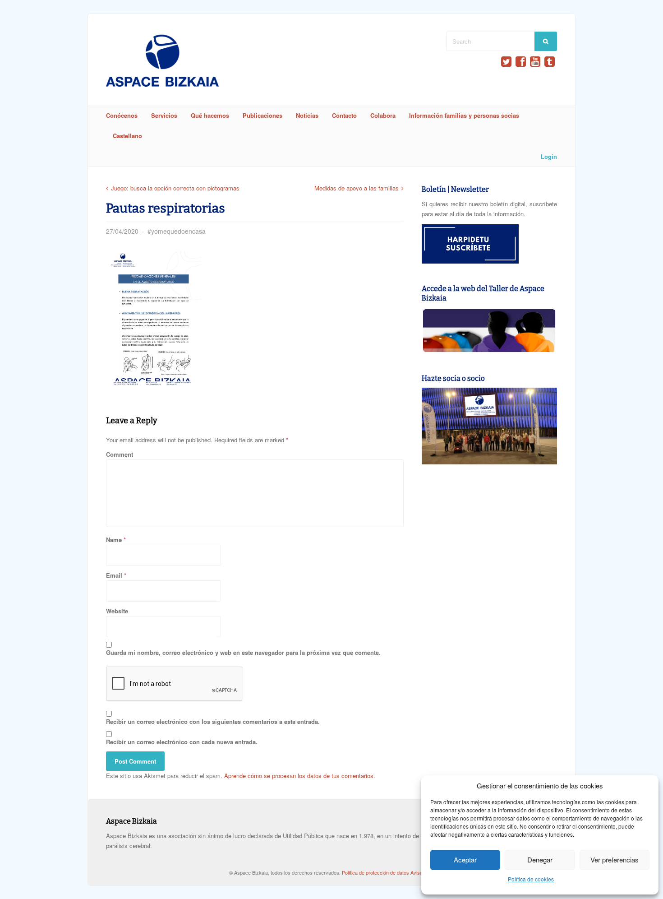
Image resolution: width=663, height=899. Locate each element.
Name (114, 539)
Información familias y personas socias (464, 115)
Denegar (539, 859)
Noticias (307, 115)
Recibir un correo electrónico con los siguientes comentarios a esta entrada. (213, 721)
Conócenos (122, 115)
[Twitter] (506, 62)
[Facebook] (521, 62)
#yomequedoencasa (176, 231)
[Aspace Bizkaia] (162, 84)
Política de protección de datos (376, 872)
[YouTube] (535, 62)
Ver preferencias (614, 859)
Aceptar (465, 859)
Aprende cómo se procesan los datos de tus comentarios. (299, 775)
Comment (119, 454)
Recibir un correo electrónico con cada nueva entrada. (182, 741)
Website (117, 611)
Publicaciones (262, 115)
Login (549, 156)
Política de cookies (531, 879)
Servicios (164, 115)
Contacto (344, 115)
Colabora (383, 115)
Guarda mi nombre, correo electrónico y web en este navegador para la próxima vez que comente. (243, 652)
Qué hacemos (210, 115)
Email (114, 575)
